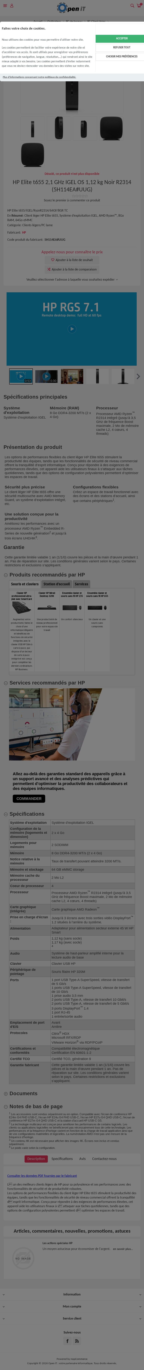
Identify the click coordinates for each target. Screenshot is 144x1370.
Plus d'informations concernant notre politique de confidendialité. (39, 77)
